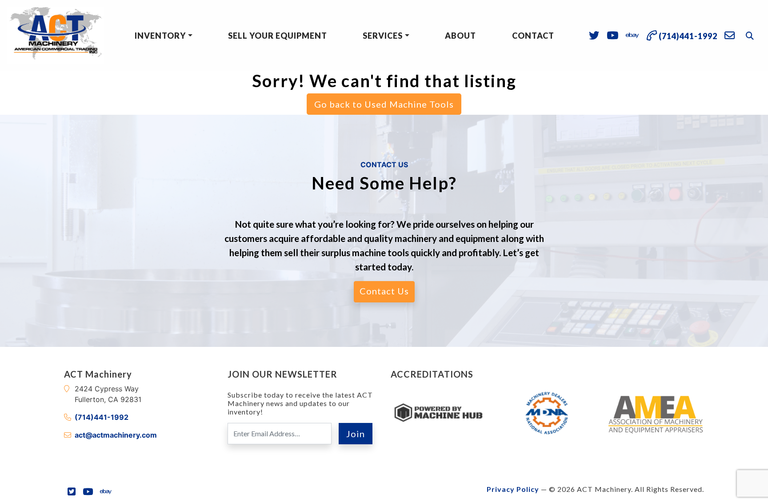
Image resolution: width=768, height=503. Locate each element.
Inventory (160, 35)
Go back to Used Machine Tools (384, 104)
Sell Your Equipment (277, 35)
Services (383, 35)
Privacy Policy (513, 489)
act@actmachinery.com (116, 435)
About (460, 35)
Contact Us (384, 291)
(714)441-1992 (101, 417)
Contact (533, 35)
